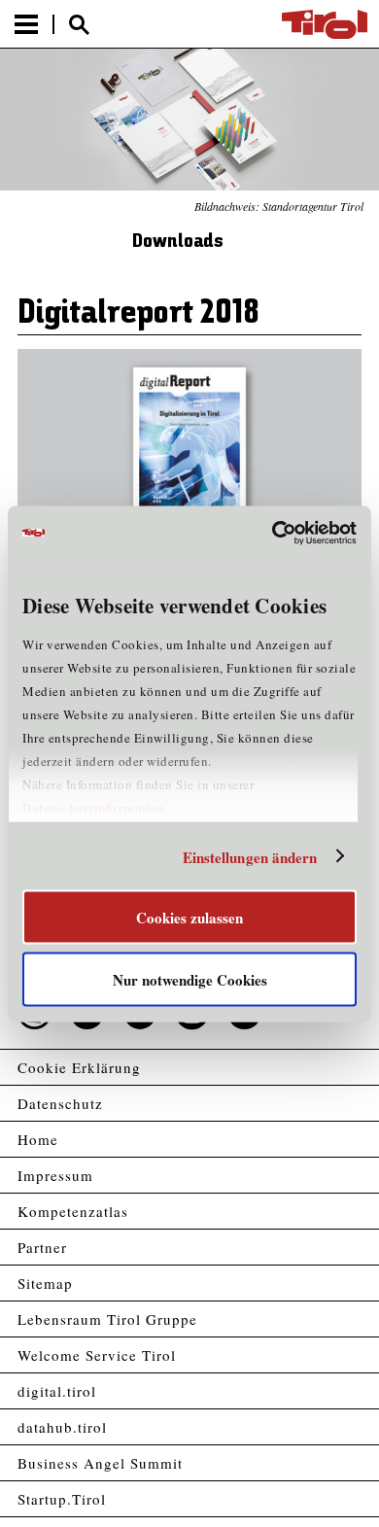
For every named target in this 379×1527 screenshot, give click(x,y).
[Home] (324, 24)
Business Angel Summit (100, 1463)
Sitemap (45, 1283)
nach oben (347, 1514)
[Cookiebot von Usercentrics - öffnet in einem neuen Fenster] (273, 532)
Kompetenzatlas (72, 1211)
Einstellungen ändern (250, 856)
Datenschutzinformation (93, 807)
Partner (42, 1247)
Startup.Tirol (61, 1499)
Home (37, 1139)
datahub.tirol (62, 1427)
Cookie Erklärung (79, 1067)
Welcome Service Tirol (96, 1355)
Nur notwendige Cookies (190, 978)
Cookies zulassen (189, 917)
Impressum (55, 1175)
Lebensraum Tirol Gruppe (107, 1319)
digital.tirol (56, 1391)
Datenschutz (60, 1103)
